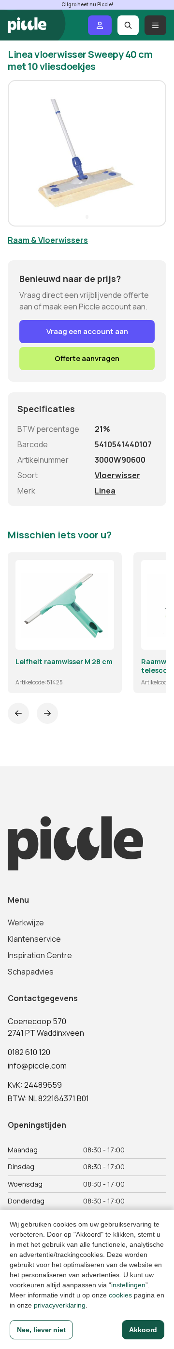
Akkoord (143, 1330)
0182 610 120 (29, 1052)
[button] (19, 153)
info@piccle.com (37, 1065)
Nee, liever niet (41, 1330)
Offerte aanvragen (87, 358)
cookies (120, 1295)
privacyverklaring (60, 1305)
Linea (105, 490)
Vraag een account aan (87, 331)
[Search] (128, 25)
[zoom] (102, 638)
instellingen (128, 1285)
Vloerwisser (117, 475)
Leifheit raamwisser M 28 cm (64, 661)
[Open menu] (155, 25)
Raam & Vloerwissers (48, 240)
